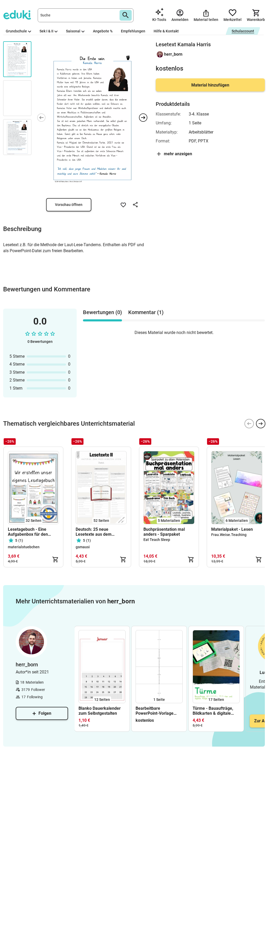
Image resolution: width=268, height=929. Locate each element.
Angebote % (103, 31)
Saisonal (73, 31)
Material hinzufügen (210, 85)
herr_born (173, 54)
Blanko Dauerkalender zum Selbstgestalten (100, 711)
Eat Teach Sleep (156, 540)
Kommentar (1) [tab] (146, 312)
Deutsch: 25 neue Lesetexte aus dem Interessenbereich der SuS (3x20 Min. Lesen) (101, 532)
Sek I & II (46, 31)
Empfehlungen (133, 31)
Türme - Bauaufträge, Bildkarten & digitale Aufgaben (213, 711)
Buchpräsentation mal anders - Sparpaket (164, 532)
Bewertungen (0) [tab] (102, 312)
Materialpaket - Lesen (232, 529)
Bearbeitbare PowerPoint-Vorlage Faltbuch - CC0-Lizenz (156, 711)
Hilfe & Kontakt (166, 31)
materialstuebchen (24, 547)
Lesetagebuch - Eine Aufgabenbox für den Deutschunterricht (28, 532)
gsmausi (83, 547)
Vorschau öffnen (68, 205)
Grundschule (16, 31)
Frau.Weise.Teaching (229, 535)
